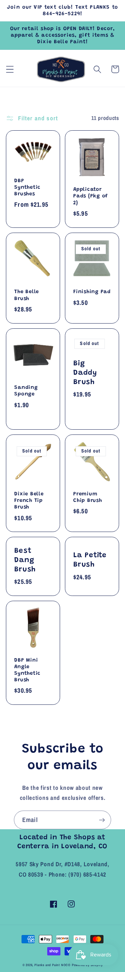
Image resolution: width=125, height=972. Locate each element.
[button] (10, 69)
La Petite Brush (90, 560)
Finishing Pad (92, 292)
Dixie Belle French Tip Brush (28, 501)
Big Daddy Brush (85, 373)
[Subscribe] (102, 820)
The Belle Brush (26, 295)
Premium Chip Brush (87, 497)
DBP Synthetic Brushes (27, 187)
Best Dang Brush (25, 560)
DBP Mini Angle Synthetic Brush (27, 670)
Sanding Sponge (26, 391)
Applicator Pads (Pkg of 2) (90, 196)
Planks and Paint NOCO (52, 965)
